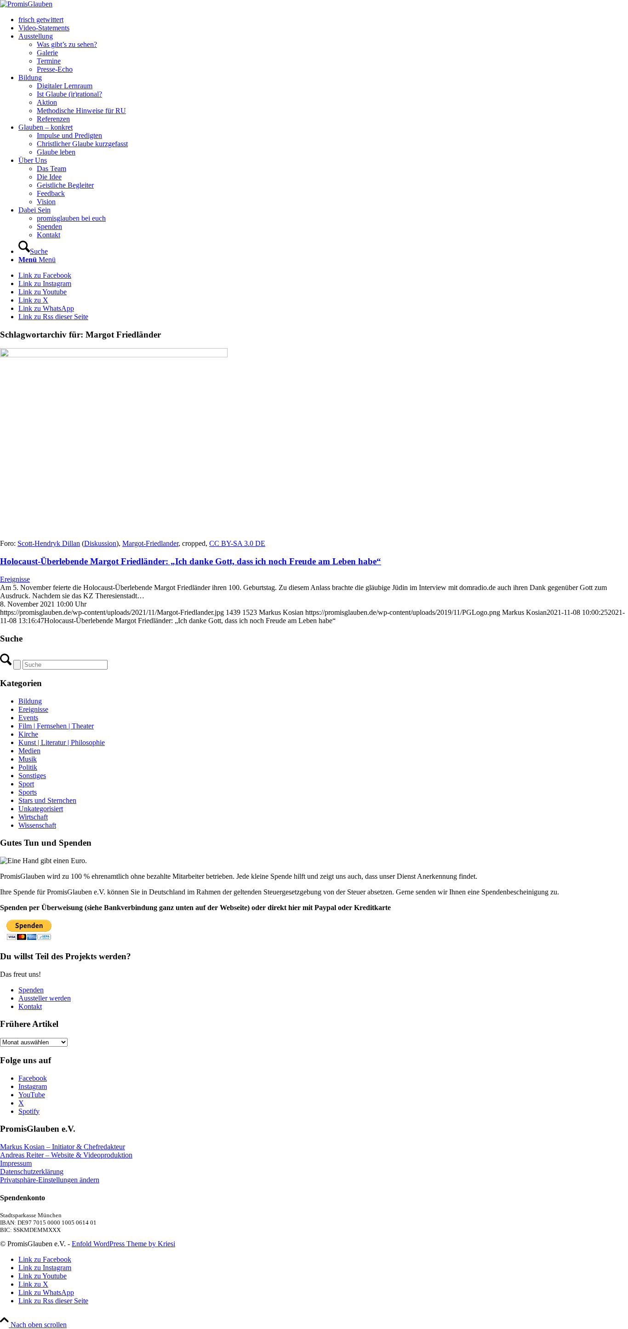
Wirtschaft (33, 817)
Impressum (16, 1163)
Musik (27, 759)
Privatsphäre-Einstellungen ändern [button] (49, 1180)
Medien (29, 751)
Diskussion (100, 543)
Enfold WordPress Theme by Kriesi (123, 1244)
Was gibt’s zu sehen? (67, 44)
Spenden (31, 990)
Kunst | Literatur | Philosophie (61, 742)
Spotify (29, 1111)
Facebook (32, 1078)
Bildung (30, 701)
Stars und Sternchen (47, 800)
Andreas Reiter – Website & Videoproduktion (66, 1155)
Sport (26, 784)
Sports (27, 792)
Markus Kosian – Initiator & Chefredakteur (62, 1147)
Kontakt (30, 1006)
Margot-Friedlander (150, 543)
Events (28, 718)
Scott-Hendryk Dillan (48, 543)
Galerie (47, 53)
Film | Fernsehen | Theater (56, 726)
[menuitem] (323, 20)
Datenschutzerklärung (31, 1171)
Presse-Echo (55, 69)
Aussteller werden (44, 998)
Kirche (28, 734)
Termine (49, 61)
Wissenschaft (37, 825)
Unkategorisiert (40, 809)
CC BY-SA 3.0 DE (237, 543)
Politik (27, 767)
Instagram (32, 1086)
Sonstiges (32, 775)
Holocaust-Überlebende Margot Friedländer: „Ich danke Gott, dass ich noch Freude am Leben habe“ (190, 561)
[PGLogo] (26, 4)
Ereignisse (15, 579)
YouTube (31, 1095)
